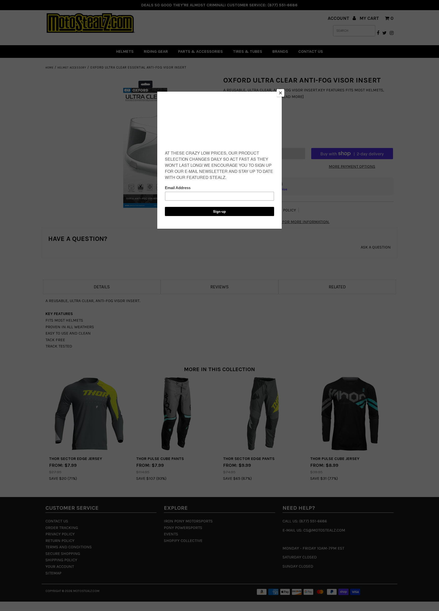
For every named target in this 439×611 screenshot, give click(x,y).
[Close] (280, 93)
